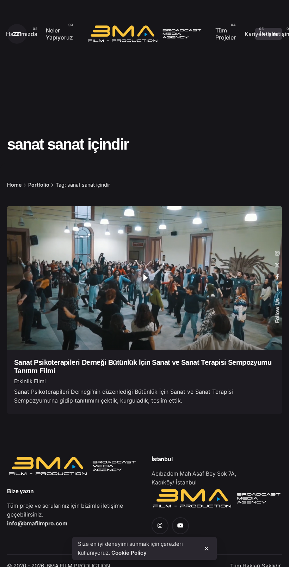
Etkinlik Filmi (30, 381)
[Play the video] (144, 278)
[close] (206, 548)
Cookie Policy (129, 552)
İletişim (268, 34)
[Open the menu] (17, 34)
